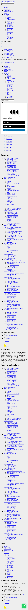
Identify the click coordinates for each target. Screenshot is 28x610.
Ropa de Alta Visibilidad (12, 267)
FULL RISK (10, 25)
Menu (2, 63)
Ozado (22, 594)
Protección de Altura (8, 53)
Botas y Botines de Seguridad (14, 286)
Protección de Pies (8, 284)
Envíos (7, 346)
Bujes (8, 185)
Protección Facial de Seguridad (11, 301)
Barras (8, 182)
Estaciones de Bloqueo (12, 171)
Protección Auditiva (8, 50)
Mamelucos (12, 266)
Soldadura (9, 248)
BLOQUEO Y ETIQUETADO (11, 158)
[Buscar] (2, 5)
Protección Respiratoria (9, 302)
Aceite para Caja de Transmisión (14, 231)
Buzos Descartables (14, 265)
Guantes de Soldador (11, 315)
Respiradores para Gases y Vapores (15, 308)
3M (7, 15)
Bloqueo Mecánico (11, 165)
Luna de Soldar (10, 317)
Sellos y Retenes (10, 204)
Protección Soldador (8, 311)
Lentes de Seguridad (11, 327)
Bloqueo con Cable (11, 159)
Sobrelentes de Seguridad (13, 328)
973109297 (9, 144)
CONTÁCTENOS (8, 11)
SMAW (8, 247)
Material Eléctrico (11, 193)
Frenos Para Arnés (11, 298)
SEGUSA (9, 34)
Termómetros (10, 206)
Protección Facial (8, 57)
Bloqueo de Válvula (11, 162)
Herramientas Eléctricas (12, 215)
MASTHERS (10, 26)
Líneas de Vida (10, 300)
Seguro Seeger (10, 201)
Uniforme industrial (11, 270)
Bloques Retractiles (11, 296)
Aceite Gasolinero (11, 228)
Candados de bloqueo (12, 170)
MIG (8, 246)
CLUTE (9, 21)
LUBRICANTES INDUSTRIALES (12, 227)
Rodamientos (10, 198)
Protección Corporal (8, 51)
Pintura (8, 221)
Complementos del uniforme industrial (16, 262)
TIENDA (6, 7)
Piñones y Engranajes (12, 196)
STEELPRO (10, 37)
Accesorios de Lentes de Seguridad (15, 324)
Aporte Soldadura (14, 250)
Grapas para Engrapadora (13, 190)
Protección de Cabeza (9, 54)
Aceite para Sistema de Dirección (14, 236)
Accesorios (9, 244)
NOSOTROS (7, 9)
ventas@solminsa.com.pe (11, 335)
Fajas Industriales (11, 189)
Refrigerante (9, 242)
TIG (8, 251)
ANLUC (9, 17)
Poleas (8, 197)
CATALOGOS (7, 10)
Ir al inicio (6, 122)
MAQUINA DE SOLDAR (10, 243)
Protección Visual (8, 323)
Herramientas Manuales (12, 216)
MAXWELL (10, 28)
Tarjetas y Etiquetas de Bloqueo (14, 175)
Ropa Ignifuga (10, 269)
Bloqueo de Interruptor (12, 161)
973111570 (9, 136)
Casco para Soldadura (12, 312)
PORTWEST (10, 32)
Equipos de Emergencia (9, 177)
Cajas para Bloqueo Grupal (13, 169)
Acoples (8, 179)
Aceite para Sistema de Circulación (15, 235)
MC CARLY (10, 29)
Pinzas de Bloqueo (11, 174)
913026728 (9, 142)
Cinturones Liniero (11, 297)
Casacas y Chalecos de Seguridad (14, 261)
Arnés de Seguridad (11, 294)
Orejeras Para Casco (11, 255)
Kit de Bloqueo (10, 173)
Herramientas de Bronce (12, 213)
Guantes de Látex (11, 279)
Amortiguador (10, 293)
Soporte (6, 130)
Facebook (7, 341)
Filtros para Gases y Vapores (13, 305)
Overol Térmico (10, 263)
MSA (8, 30)
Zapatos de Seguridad (12, 290)
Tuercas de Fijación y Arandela (14, 208)
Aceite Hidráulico (11, 229)
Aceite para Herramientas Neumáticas (15, 234)
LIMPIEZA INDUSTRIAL (10, 225)
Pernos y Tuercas (11, 194)
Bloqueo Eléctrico (11, 163)
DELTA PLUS (10, 22)
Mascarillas (9, 306)
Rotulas (8, 200)
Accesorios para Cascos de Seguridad (15, 273)
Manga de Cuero (10, 320)
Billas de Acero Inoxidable (13, 184)
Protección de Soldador (9, 56)
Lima (8, 192)
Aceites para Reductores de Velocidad (15, 239)
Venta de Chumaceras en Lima (14, 209)
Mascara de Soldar (11, 321)
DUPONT (9, 24)
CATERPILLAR (11, 19)
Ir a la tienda (7, 126)
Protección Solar (7, 309)
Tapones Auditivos (11, 258)
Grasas (8, 240)
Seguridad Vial (7, 329)
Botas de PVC (10, 285)
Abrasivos (9, 219)
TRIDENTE (10, 38)
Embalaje (9, 220)
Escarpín (9, 313)
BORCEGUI (10, 18)
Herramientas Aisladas (12, 212)
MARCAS (6, 14)
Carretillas (9, 188)
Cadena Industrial (11, 186)
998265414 (9, 147)
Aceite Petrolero (10, 238)
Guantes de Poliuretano (12, 282)
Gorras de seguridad (11, 275)
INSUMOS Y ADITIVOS (10, 217)
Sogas (8, 205)
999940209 (9, 150)
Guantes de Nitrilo (11, 281)
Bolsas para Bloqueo (11, 167)
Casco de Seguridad (11, 274)
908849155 (9, 139)
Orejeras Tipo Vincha (12, 256)
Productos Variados (8, 252)
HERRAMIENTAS (8, 211)
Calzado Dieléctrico (11, 288)
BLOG (5, 13)
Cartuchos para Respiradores (13, 304)
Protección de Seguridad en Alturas (12, 292)
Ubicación (7, 338)
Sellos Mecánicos (11, 202)
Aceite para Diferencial (12, 232)
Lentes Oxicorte (10, 316)
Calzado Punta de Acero (12, 289)
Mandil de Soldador (11, 319)
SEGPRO (9, 33)
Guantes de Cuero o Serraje (13, 278)
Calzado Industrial (8, 49)
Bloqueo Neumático (11, 166)
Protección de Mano (8, 277)
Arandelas (9, 181)
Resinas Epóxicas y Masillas (13, 223)
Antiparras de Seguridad (12, 325)
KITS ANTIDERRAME (9, 224)
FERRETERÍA (7, 178)
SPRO (8, 36)
